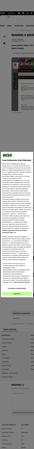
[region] (17, 224)
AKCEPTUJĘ (16, 294)
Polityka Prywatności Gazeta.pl (11, 230)
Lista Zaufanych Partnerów (21, 282)
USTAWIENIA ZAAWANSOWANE (17, 288)
